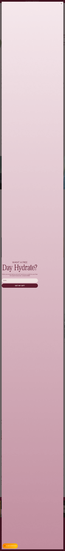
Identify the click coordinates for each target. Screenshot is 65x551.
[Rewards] (10, 545)
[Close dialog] (61, 3)
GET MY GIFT (20, 285)
